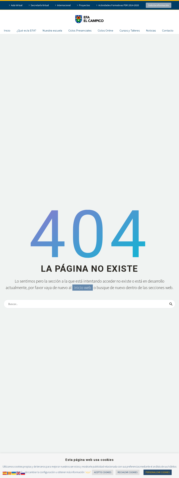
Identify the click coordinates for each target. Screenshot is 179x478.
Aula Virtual (16, 5)
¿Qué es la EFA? (26, 30)
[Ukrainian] (14, 473)
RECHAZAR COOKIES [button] (127, 472)
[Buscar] (171, 304)
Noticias (151, 30)
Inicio (7, 30)
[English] (18, 473)
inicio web (82, 287)
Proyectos (84, 5)
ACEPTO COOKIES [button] (102, 472)
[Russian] (23, 473)
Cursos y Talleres (130, 30)
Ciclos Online (105, 30)
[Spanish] (5, 473)
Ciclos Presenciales (79, 30)
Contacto (167, 30)
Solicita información (158, 5)
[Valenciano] (9, 473)
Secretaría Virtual (40, 5)
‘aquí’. (88, 472)
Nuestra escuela (52, 30)
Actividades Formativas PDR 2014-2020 (118, 5)
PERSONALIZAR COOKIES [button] (158, 472)
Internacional (64, 5)
